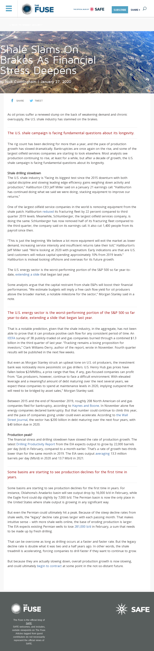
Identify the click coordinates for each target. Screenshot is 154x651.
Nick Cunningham (20, 82)
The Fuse (38, 9)
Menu (8, 8)
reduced (48, 211)
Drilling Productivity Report (35, 444)
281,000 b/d (83, 526)
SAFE (29, 623)
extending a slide (27, 274)
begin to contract (49, 566)
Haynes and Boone (85, 406)
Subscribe (120, 9)
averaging (102, 453)
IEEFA (11, 338)
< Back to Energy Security (25, 25)
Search (144, 9)
